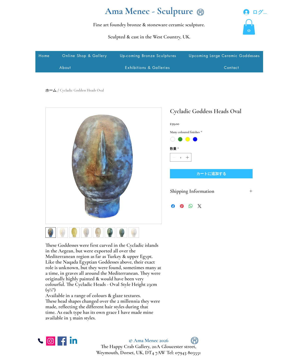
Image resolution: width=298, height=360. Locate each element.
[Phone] (40, 341)
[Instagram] (50, 341)
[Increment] (188, 157)
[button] (248, 27)
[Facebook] (62, 341)
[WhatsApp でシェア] (190, 206)
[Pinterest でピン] (182, 206)
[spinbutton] (180, 157)
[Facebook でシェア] (173, 206)
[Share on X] (199, 206)
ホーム (51, 90)
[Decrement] (173, 157)
